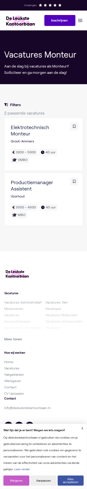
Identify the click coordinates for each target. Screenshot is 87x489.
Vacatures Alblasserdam (63, 321)
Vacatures (11, 368)
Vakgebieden (14, 374)
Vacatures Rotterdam (61, 315)
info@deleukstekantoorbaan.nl (27, 408)
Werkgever (12, 381)
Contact (10, 387)
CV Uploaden (14, 393)
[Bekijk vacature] (43, 144)
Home (8, 362)
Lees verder (22, 469)
